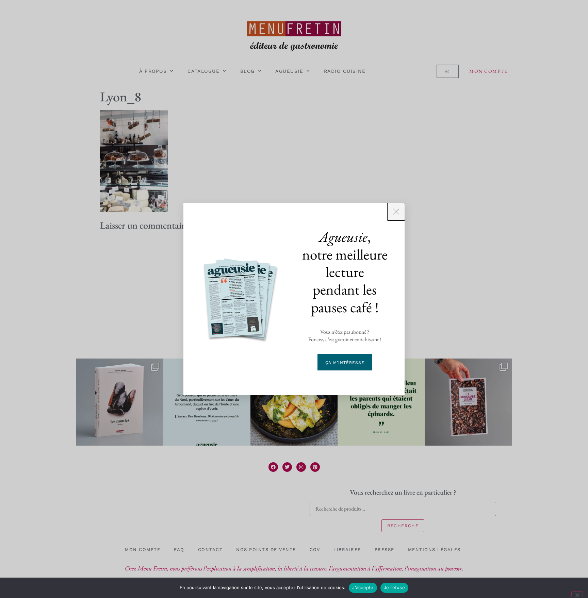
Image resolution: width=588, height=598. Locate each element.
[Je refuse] (577, 594)
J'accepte (362, 587)
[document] (294, 299)
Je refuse (394, 587)
